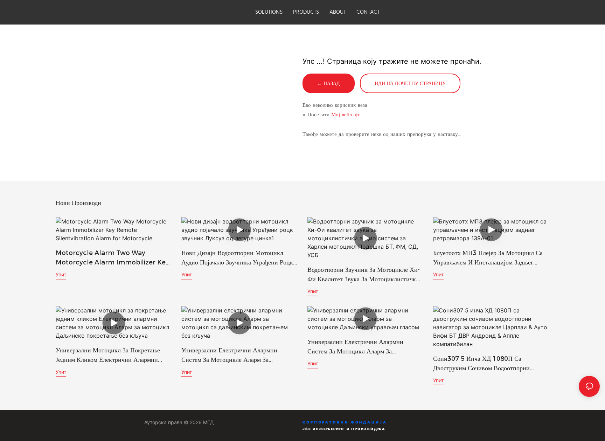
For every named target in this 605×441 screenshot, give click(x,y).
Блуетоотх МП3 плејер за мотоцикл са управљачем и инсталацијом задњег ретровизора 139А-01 (488, 258)
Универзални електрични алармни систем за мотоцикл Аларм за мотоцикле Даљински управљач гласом (362, 347)
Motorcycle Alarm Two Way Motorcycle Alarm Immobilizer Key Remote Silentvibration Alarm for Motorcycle (112, 258)
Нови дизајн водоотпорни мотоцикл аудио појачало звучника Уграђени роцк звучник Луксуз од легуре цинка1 (237, 258)
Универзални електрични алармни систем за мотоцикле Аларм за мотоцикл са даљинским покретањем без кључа (234, 355)
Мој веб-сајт (345, 114)
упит (61, 274)
